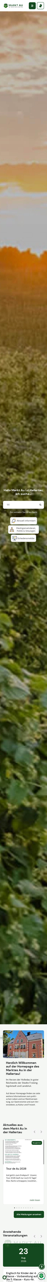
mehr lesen (35, 1200)
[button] (34, 1132)
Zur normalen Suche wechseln (23, 512)
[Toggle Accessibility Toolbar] (41, 1266)
